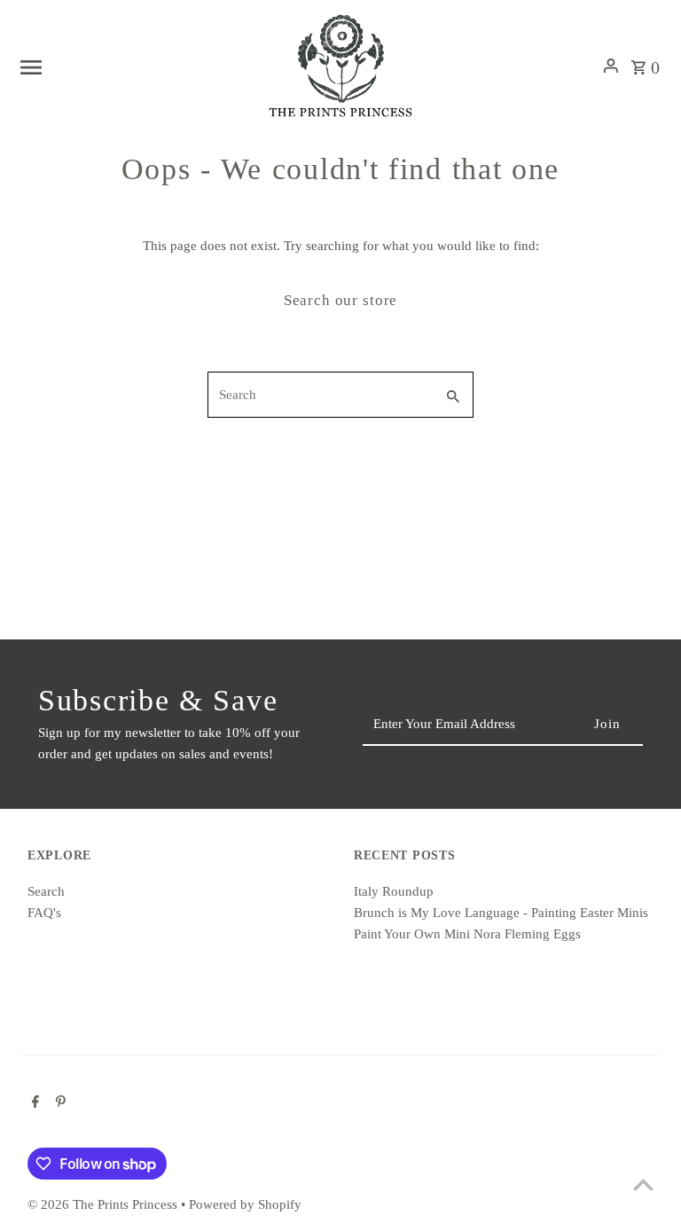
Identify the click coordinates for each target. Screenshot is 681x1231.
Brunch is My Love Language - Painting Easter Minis (501, 913)
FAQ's (44, 913)
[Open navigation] (136, 65)
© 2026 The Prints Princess (104, 1204)
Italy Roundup (394, 891)
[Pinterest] (58, 1103)
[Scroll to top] (643, 1184)
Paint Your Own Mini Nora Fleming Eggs (467, 934)
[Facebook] (33, 1103)
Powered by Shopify (245, 1204)
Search (46, 891)
